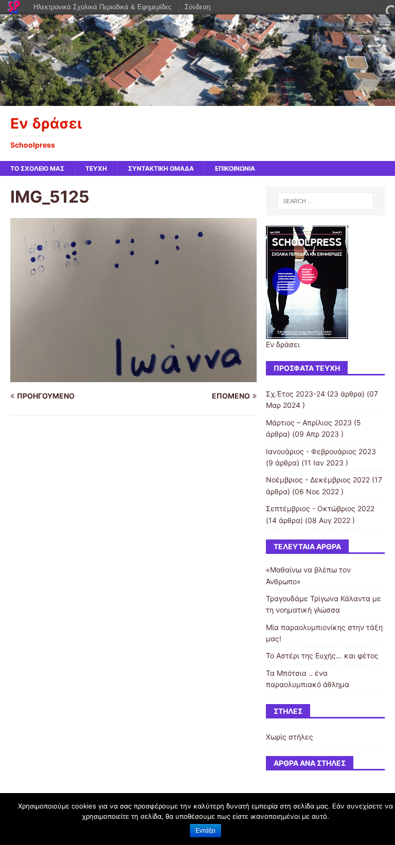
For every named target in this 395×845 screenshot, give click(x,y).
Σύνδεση (197, 7)
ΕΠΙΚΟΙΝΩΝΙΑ (235, 168)
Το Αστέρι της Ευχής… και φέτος (322, 655)
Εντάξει (205, 830)
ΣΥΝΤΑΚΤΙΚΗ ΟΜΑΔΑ (161, 168)
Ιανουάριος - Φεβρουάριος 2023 (321, 451)
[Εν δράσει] (197, 99)
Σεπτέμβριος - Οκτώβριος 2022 (320, 508)
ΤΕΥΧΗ (96, 168)
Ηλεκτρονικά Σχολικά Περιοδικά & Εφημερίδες (102, 7)
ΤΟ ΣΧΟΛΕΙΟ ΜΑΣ (37, 168)
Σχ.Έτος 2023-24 (295, 393)
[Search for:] (325, 201)
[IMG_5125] (133, 376)
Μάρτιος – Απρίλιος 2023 (309, 422)
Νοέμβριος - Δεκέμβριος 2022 (318, 479)
